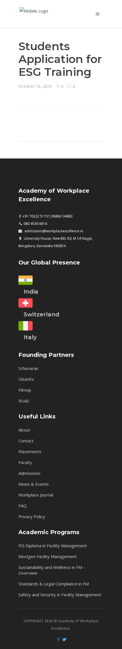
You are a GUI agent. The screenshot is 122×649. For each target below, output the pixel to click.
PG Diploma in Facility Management (52, 545)
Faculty (25, 462)
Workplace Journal (35, 495)
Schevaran (28, 368)
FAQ (22, 505)
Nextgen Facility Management (47, 556)
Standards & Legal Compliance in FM (53, 584)
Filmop (24, 390)
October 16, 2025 (35, 86)
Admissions (29, 473)
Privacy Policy (31, 516)
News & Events (33, 484)
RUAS (23, 401)
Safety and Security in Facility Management (59, 594)
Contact (25, 440)
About (24, 430)
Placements (29, 451)
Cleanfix (26, 379)
